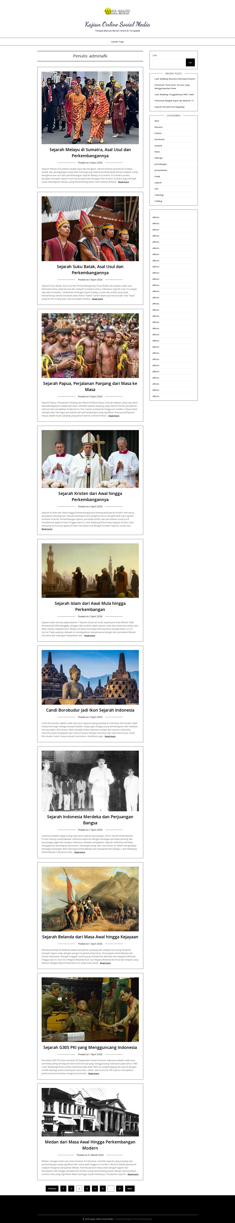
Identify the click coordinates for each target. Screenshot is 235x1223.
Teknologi (159, 195)
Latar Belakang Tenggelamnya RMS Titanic (174, 94)
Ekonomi (158, 127)
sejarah (157, 182)
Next (130, 1188)
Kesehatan (159, 139)
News (157, 151)
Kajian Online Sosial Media (117, 24)
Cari (154, 55)
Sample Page (117, 41)
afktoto (155, 217)
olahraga (158, 157)
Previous (52, 1188)
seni (156, 188)
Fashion (158, 133)
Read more (123, 181)
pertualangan (160, 164)
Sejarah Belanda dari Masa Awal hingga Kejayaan (90, 937)
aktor (156, 120)
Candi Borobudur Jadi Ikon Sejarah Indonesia (90, 710)
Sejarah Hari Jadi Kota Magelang (169, 106)
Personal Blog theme (143, 1219)
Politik (157, 176)
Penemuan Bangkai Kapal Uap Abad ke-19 (174, 100)
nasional (158, 145)
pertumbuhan (160, 170)
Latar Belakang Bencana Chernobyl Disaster (174, 78)
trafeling (158, 201)
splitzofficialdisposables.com (49, 1206)
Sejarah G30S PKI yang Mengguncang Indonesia (90, 1047)
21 (120, 1188)
